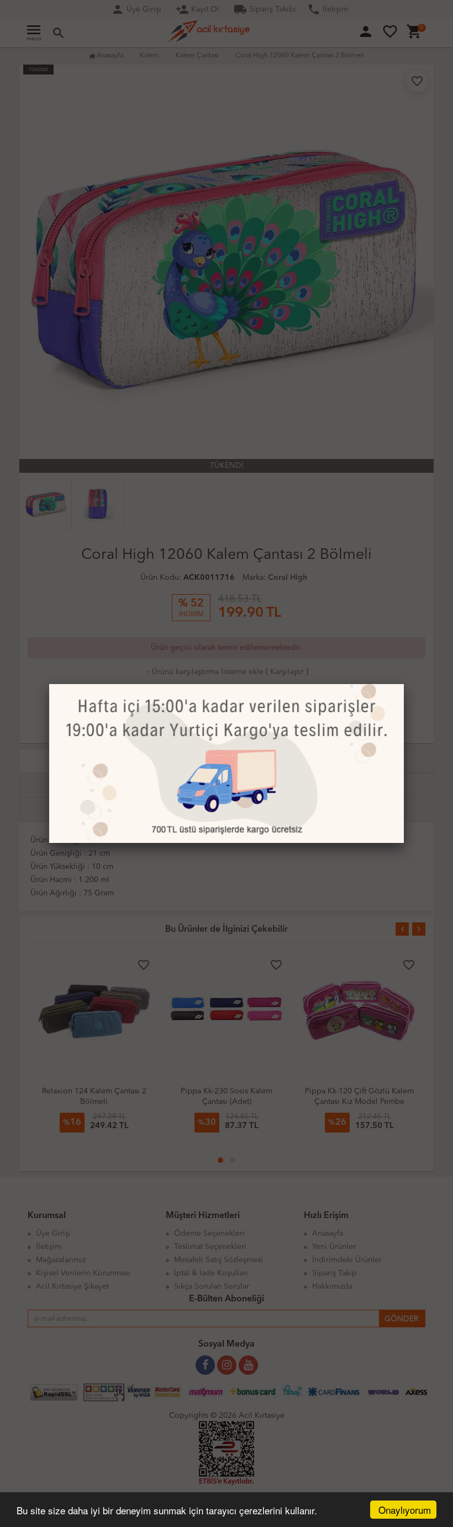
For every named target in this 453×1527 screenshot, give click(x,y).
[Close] (404, 684)
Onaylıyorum (404, 1510)
